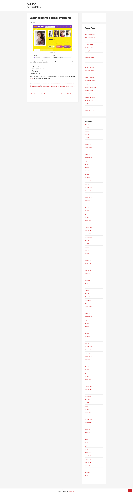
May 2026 (87, 134)
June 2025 (87, 167)
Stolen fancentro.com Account (38, 93)
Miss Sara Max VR (46, 86)
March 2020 (87, 376)
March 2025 (87, 177)
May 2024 (87, 210)
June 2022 (87, 287)
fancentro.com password (62, 83)
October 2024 (88, 194)
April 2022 (87, 293)
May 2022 (87, 290)
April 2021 (87, 333)
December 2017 (88, 459)
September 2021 (88, 316)
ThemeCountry (71, 491)
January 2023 (88, 263)
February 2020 (88, 379)
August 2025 (87, 161)
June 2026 (87, 131)
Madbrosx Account (89, 90)
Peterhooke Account (89, 40)
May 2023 (87, 250)
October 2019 (88, 393)
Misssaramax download (64, 86)
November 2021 (88, 310)
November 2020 (88, 349)
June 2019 (87, 406)
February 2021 (88, 340)
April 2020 (87, 373)
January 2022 (88, 303)
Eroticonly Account (89, 47)
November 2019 (88, 389)
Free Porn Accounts (47, 22)
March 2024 (87, 217)
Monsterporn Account (90, 64)
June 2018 (87, 439)
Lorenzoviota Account (90, 37)
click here (32, 78)
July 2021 (87, 323)
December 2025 (88, 147)
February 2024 (88, 220)
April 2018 (87, 446)
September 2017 (88, 469)
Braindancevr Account (90, 54)
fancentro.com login (45, 83)
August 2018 (87, 432)
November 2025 (88, 151)
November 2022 (88, 270)
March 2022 (87, 296)
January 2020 (88, 383)
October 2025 (88, 154)
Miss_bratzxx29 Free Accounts (67, 93)
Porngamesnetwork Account (91, 84)
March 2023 (87, 257)
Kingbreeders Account (90, 34)
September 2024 (88, 197)
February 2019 (88, 412)
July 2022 (87, 283)
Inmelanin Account (89, 74)
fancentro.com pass (53, 83)
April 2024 (87, 214)
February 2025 (88, 180)
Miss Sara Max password (46, 85)
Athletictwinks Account (90, 107)
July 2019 (87, 402)
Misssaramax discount (55, 86)
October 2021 (88, 313)
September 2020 (88, 356)
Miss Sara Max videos (38, 86)
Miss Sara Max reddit (55, 85)
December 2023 (88, 227)
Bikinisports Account (89, 77)
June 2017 (87, 479)
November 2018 (88, 422)
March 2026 (87, 141)
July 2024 (87, 204)
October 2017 (88, 465)
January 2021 (88, 343)
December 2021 (88, 306)
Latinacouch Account (89, 70)
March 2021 (87, 336)
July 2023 (87, 243)
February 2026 (88, 144)
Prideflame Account (89, 100)
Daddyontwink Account (90, 110)
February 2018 (88, 452)
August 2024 (87, 200)
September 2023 (88, 237)
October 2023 (88, 233)
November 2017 (88, 462)
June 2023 (87, 247)
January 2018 (88, 455)
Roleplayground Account (90, 87)
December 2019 (88, 386)
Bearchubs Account (89, 103)
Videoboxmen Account (90, 97)
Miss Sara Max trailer (64, 85)
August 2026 (87, 124)
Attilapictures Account (90, 67)
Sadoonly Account (89, 50)
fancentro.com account (35, 83)
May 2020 (87, 369)
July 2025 (87, 164)
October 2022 (88, 273)
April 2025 (87, 174)
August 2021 (87, 320)
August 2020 (87, 359)
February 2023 (88, 260)
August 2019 (87, 399)
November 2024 (88, 190)
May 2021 (87, 330)
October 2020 (88, 353)
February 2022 (88, 300)
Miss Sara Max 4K (37, 85)
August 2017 (87, 472)
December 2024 (88, 187)
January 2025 (88, 184)
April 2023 (87, 253)
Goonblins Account (89, 60)
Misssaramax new (35, 87)
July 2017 (87, 475)
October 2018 (88, 426)
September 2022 (88, 277)
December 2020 (88, 346)
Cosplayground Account (90, 80)
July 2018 (87, 436)
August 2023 (87, 240)
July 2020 (87, 363)
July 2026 (87, 127)
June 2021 (87, 326)
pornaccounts (39, 22)
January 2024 (88, 224)
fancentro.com (61, 61)
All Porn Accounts (34, 5)
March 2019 (87, 409)
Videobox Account (89, 93)
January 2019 (88, 416)
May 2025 (87, 171)
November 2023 (88, 230)
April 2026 (87, 137)
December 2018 (88, 419)
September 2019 (88, 396)
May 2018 (87, 442)
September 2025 (88, 157)
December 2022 (88, 267)
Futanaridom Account (89, 57)
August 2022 (87, 280)
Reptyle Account (88, 31)
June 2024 (87, 207)
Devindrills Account (89, 44)
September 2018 (88, 429)
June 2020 (87, 366)
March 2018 (87, 449)
